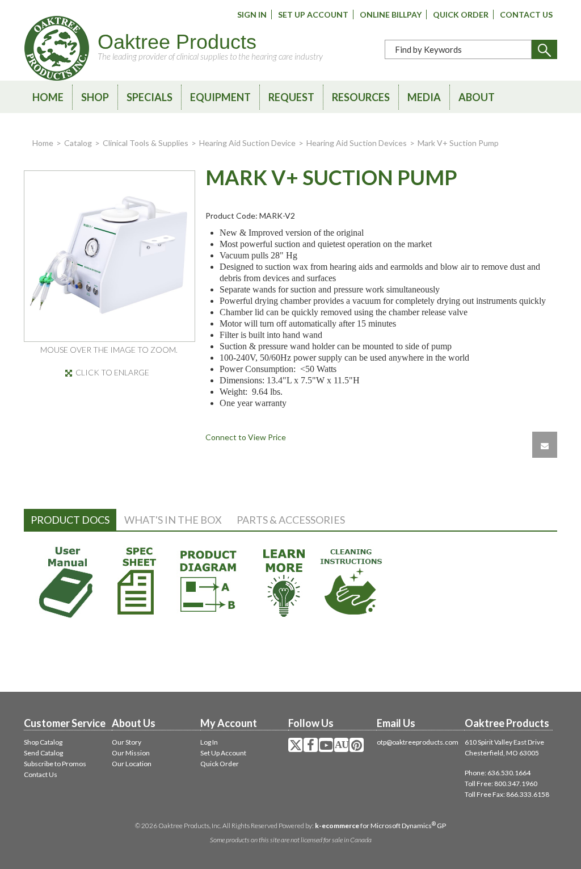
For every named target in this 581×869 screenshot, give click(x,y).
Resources (361, 97)
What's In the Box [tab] (173, 519)
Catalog (78, 143)
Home (48, 97)
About (476, 97)
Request (291, 97)
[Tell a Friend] (544, 445)
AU (341, 744)
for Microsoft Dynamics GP (380, 825)
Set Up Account (313, 14)
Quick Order (461, 14)
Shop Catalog (43, 742)
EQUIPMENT (220, 97)
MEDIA (424, 97)
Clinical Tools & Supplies (145, 143)
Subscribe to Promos (55, 763)
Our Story (126, 742)
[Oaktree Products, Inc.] (56, 48)
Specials (149, 97)
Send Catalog (43, 753)
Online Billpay (391, 14)
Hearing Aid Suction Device (247, 143)
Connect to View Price (245, 437)
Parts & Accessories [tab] (291, 519)
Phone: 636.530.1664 (498, 772)
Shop (95, 97)
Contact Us (526, 14)
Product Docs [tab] (70, 519)
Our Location (131, 763)
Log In (209, 742)
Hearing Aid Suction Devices (356, 143)
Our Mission (131, 753)
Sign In (252, 14)
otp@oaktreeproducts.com (417, 742)
